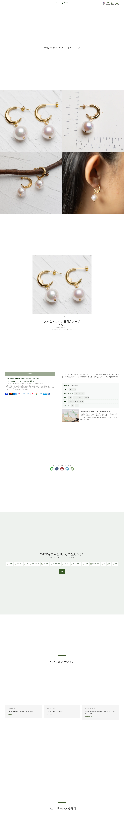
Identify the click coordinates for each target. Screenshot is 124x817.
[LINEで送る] (51, 470)
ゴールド (72, 401)
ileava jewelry (62, 3)
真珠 (86, 397)
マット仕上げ (78, 393)
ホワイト (80, 401)
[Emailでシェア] (72, 470)
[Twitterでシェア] (67, 470)
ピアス (72, 389)
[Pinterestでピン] (62, 470)
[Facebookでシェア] (57, 470)
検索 (62, 571)
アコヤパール (77, 397)
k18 (70, 397)
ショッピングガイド (26, 383)
